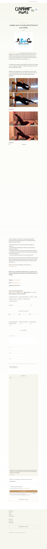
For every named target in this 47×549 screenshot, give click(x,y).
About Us (10, 519)
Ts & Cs (10, 512)
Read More (12, 474)
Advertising (11, 522)
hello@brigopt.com (16, 282)
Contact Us (11, 520)
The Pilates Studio (32, 321)
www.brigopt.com (12, 266)
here (29, 59)
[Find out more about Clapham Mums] (23, 423)
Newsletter (32, 292)
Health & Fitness (23, 22)
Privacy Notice (28, 493)
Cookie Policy (11, 516)
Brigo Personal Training (14, 53)
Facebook (12, 292)
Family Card (11, 510)
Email (10, 352)
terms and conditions (26, 488)
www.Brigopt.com (17, 280)
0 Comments (11, 305)
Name (10, 347)
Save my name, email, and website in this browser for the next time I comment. (23, 363)
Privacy (10, 514)
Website (10, 358)
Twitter (16, 292)
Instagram (21, 292)
